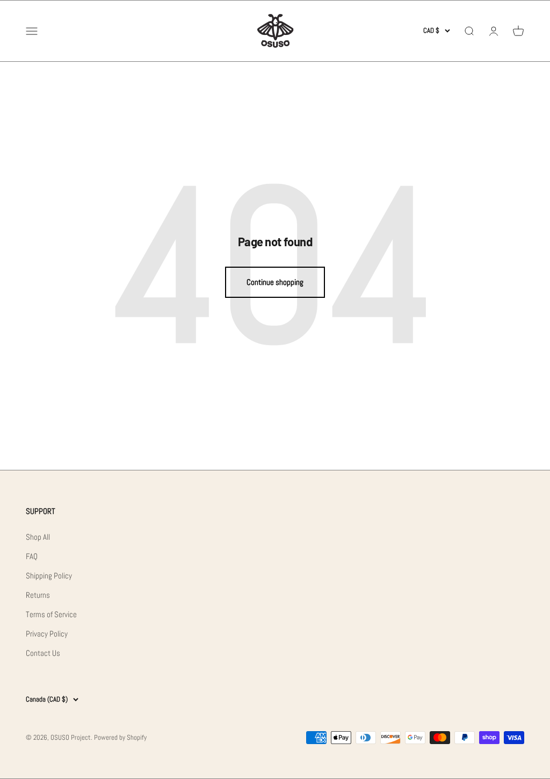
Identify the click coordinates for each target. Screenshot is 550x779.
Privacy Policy (47, 633)
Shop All (38, 537)
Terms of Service (51, 614)
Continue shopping (275, 282)
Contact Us (43, 653)
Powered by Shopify (120, 737)
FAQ (32, 556)
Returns (38, 595)
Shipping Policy (49, 575)
